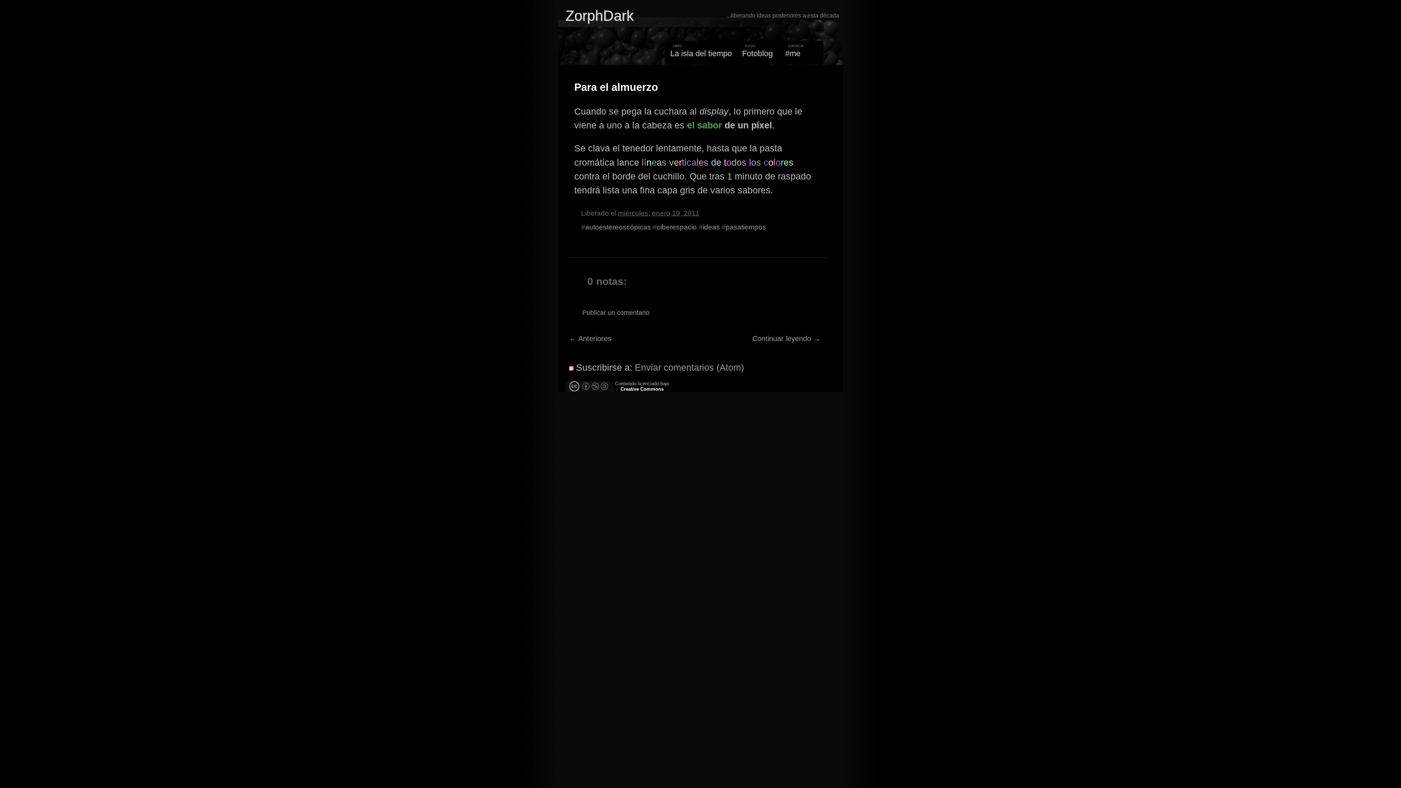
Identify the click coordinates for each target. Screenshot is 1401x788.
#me (792, 53)
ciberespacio (677, 227)
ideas (711, 227)
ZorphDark (600, 16)
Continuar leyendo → (786, 339)
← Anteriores (590, 339)
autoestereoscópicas (618, 227)
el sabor (704, 125)
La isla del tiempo (701, 53)
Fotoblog (757, 53)
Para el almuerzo (616, 87)
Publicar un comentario (615, 312)
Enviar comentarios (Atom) (689, 367)
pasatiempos (746, 227)
